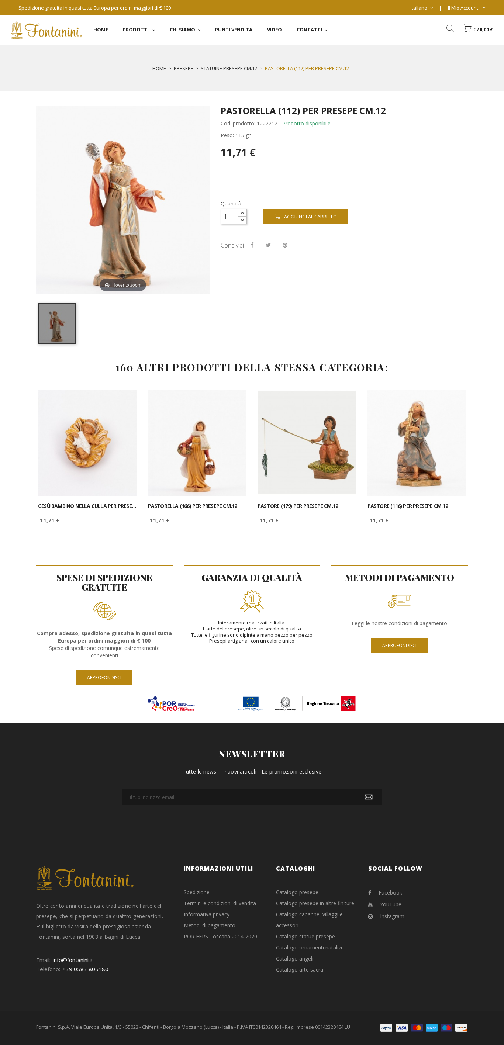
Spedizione (197, 892)
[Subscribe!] (369, 797)
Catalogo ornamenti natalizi (309, 947)
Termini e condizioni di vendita (220, 903)
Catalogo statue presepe (305, 936)
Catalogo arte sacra (299, 969)
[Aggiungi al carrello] (123, 401)
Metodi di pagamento (209, 925)
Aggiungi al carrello (310, 216)
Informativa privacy (206, 914)
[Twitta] (268, 245)
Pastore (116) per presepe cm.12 (407, 506)
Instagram (392, 916)
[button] (478, 29)
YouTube (390, 904)
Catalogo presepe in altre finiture (315, 903)
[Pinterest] (285, 245)
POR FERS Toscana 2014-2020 (220, 936)
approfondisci (104, 677)
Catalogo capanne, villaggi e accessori (309, 920)
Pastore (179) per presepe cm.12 (298, 506)
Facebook (390, 892)
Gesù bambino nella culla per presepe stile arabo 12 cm (87, 506)
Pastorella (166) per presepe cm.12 (192, 506)
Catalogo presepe (297, 892)
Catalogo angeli (294, 958)
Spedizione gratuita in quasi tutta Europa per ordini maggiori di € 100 (94, 7)
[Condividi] (252, 245)
